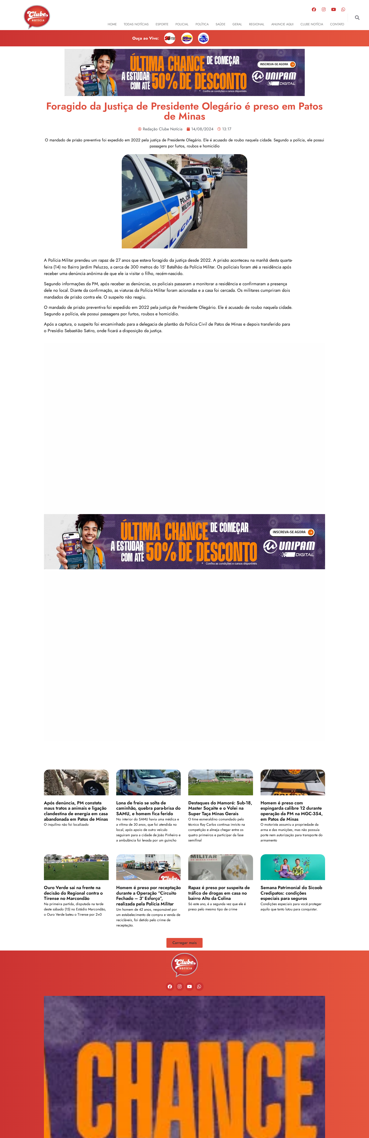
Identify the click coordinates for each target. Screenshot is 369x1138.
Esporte (162, 24)
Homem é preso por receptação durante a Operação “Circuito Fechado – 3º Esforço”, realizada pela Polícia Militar (148, 895)
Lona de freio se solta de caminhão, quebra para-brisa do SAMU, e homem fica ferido (148, 808)
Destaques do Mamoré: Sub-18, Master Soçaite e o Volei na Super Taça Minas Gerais (220, 808)
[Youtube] (333, 9)
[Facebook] (314, 9)
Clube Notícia (311, 24)
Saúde (220, 24)
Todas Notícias (136, 24)
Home (112, 24)
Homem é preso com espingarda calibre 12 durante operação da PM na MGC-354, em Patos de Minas (292, 811)
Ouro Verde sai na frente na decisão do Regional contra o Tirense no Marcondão (73, 893)
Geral (237, 24)
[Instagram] (324, 9)
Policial (182, 24)
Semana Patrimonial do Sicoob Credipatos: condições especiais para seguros (291, 893)
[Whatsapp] (343, 9)
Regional (256, 24)
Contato (337, 24)
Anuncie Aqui (282, 24)
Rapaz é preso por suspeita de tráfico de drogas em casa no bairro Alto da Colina (219, 893)
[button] (357, 18)
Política (202, 24)
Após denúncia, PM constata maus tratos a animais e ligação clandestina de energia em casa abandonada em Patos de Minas (76, 811)
